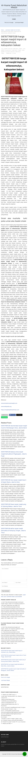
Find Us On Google (9, 22)
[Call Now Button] (25, 754)
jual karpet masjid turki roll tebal (13, 30)
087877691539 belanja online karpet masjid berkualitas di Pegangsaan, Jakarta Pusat (14, 454)
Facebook (13, 414)
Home (2, 30)
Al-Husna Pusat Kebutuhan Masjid (14, 6)
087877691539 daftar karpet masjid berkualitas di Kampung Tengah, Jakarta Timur (13, 530)
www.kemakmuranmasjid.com (9, 403)
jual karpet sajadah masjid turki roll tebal (13, 52)
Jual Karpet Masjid (19, 22)
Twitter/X (20, 414)
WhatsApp (5, 417)
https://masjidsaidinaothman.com (10, 409)
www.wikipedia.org (6, 406)
